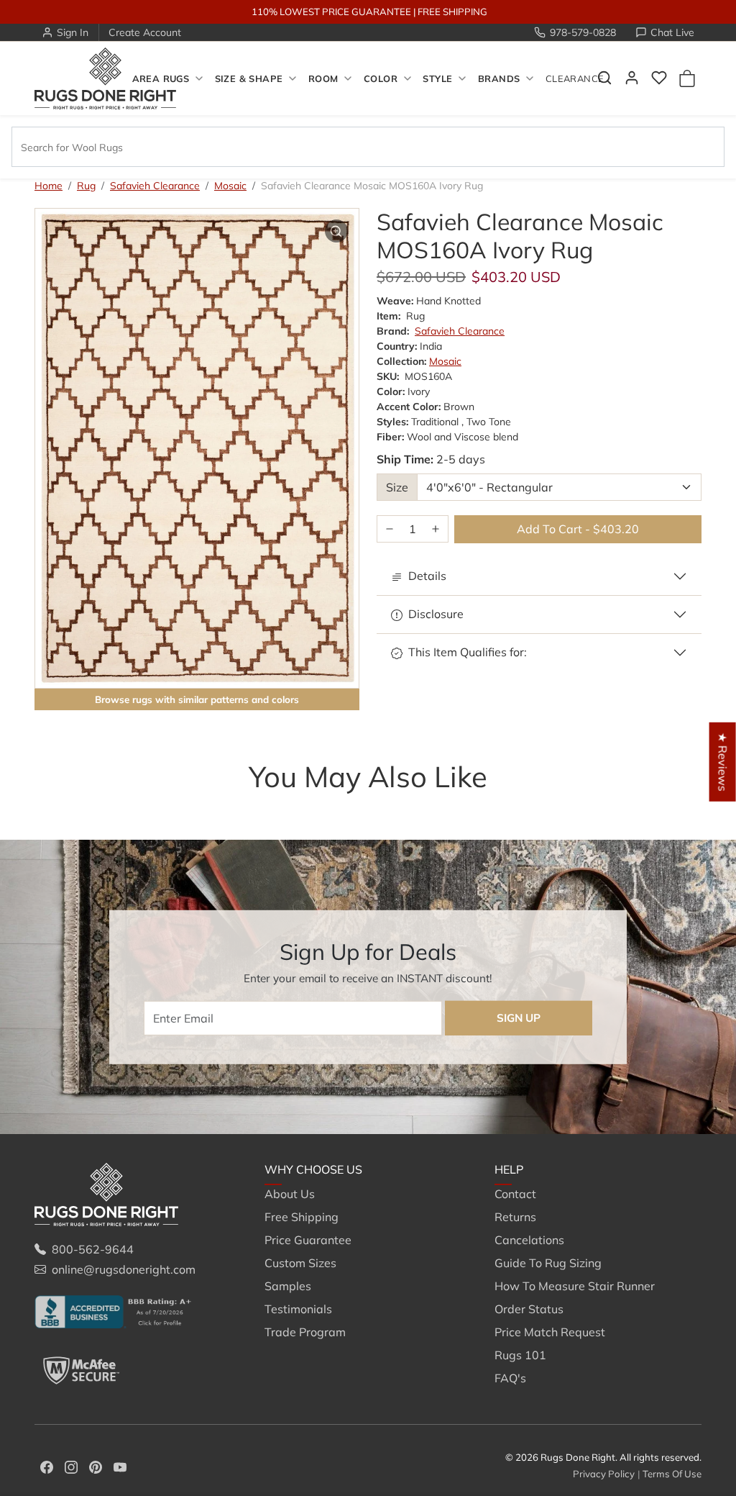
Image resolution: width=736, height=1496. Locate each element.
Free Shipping (301, 1217)
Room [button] (323, 78)
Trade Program (305, 1332)
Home (48, 185)
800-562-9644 (93, 1249)
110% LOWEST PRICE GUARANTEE (331, 11)
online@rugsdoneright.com (124, 1269)
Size (397, 487)
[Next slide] (680, 805)
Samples (287, 1286)
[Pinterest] (95, 1465)
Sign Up (518, 1018)
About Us (289, 1194)
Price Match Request (549, 1332)
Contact (515, 1194)
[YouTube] (120, 1465)
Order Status (529, 1309)
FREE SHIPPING (452, 11)
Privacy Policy (604, 1473)
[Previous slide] (56, 805)
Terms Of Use (672, 1473)
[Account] (631, 78)
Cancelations (529, 1240)
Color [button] (380, 78)
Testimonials (298, 1309)
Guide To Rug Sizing (548, 1263)
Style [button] (437, 78)
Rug (86, 185)
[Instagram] (71, 1465)
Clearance (575, 78)
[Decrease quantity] (389, 529)
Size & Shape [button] (249, 78)
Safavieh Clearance (155, 185)
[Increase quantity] (435, 529)
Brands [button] (499, 78)
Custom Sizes (300, 1263)
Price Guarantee (307, 1240)
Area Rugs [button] (160, 78)
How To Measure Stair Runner (574, 1286)
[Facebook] (46, 1465)
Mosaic (230, 185)
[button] (659, 78)
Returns (515, 1217)
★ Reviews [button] (723, 761)
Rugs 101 (520, 1355)
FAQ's (510, 1378)
